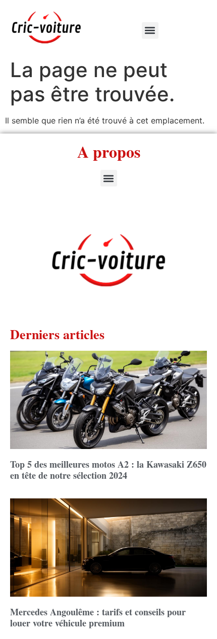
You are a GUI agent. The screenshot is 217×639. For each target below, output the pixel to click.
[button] (150, 30)
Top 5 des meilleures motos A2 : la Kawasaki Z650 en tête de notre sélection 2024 (108, 470)
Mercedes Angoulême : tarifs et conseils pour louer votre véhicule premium (98, 617)
